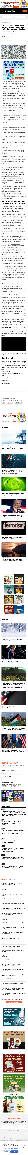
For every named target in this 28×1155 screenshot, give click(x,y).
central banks (12, 40)
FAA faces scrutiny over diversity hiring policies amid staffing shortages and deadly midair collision (12, 561)
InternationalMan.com (6, 383)
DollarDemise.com (9, 327)
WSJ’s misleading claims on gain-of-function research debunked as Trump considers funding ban (13, 448)
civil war (16, 40)
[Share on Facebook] (7, 37)
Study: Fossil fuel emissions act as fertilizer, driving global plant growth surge (12, 914)
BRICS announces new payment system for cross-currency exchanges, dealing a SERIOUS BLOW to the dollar (13, 367)
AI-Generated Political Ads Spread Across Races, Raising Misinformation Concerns (12, 975)
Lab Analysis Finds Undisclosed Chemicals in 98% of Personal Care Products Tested (12, 884)
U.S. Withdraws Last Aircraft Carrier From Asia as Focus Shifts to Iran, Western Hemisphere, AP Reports (13, 998)
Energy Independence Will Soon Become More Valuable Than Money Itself (13, 841)
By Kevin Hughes (4, 33)
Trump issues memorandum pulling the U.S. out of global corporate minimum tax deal (13, 516)
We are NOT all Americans (8, 708)
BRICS (9, 40)
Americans (5, 40)
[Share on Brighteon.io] (5, 37)
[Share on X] (9, 37)
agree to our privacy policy (11, 1148)
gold (3, 402)
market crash (18, 402)
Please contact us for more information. (9, 786)
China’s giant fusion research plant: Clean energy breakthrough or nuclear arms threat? (13, 494)
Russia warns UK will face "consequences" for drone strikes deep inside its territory (12, 960)
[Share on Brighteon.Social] (2, 37)
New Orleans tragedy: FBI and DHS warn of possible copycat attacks (12, 538)
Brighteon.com (4, 380)
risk (5, 42)
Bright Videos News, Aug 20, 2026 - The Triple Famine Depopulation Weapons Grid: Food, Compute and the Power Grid (13, 859)
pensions (3, 42)
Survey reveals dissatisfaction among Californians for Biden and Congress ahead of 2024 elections (12, 752)
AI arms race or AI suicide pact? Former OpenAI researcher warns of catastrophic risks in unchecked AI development (12, 472)
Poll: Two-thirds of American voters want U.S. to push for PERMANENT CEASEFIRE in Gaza (13, 729)
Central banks (8, 22)
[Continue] (25, 1127)
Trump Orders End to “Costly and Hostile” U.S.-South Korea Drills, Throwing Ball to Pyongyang (12, 989)
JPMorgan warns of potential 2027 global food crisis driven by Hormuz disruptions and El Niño (12, 938)
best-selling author (15, 244)
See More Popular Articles (14, 1002)
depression (21, 396)
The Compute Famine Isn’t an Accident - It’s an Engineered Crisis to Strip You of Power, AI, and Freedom (11, 894)
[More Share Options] (11, 37)
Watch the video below (6, 331)
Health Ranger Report (7, 806)
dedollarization (21, 40)
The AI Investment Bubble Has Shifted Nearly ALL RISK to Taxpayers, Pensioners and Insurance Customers (13, 850)
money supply (16, 404)
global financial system (16, 400)
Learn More (6, 1151)
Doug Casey (14, 398)
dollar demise (5, 398)
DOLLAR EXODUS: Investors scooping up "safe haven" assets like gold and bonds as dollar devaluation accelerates (13, 373)
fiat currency (5, 400)
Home (2, 22)
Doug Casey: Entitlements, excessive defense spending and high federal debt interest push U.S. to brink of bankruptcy (13, 174)
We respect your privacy (14, 1130)
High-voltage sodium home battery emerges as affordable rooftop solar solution (11, 965)
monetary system (6, 404)
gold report (10, 402)
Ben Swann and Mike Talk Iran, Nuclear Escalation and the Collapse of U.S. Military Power (12, 823)
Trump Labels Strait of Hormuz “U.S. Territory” (11, 946)
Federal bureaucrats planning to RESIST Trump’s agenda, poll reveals (12, 662)
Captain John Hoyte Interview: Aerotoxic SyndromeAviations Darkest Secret (12, 867)
